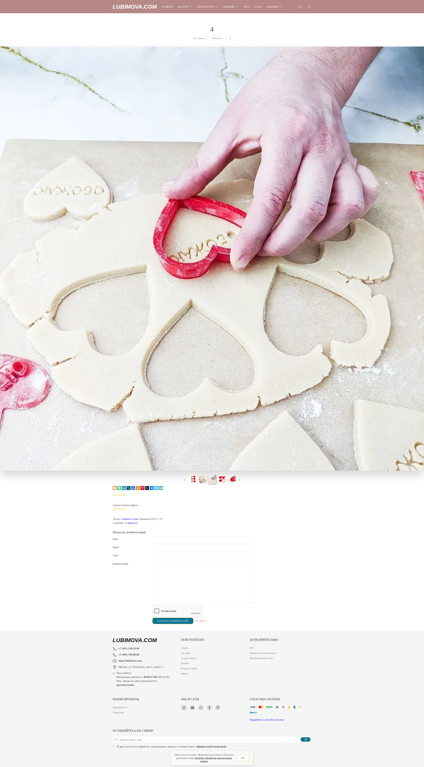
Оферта (184, 673)
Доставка (185, 653)
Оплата (184, 647)
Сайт (115, 555)
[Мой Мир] (133, 488)
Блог (247, 6)
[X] (147, 488)
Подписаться (25, 755)
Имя (115, 539)
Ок (242, 758)
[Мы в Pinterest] (218, 708)
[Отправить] (306, 739)
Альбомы (229, 6)
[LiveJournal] (129, 488)
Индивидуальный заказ (261, 658)
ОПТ (252, 647)
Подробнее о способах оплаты (267, 719)
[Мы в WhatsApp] (201, 708)
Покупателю (205, 6)
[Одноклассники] (138, 488)
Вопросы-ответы (189, 668)
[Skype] (156, 488)
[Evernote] (119, 488)
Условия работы (189, 658)
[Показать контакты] (300, 6)
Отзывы (185, 663)
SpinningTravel (120, 707)
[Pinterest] (142, 488)
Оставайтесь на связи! (133, 730)
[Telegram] (161, 488)
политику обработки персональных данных (213, 759)
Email (116, 547)
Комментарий (120, 563)
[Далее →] (212, 258)
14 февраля (131, 522)
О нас (258, 6)
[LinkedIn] (124, 488)
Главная (167, 6)
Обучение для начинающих (264, 653)
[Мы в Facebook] (209, 708)
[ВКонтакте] (152, 488)
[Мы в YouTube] (192, 708)
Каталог (183, 6)
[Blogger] (115, 488)
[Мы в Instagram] (184, 708)
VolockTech (118, 712)
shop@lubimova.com (130, 660)
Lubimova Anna (129, 518)
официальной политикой (211, 746)
